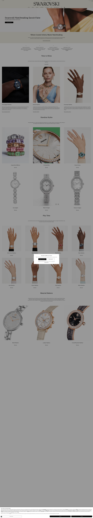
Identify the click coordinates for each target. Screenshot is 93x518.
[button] (58, 254)
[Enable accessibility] (1, 516)
